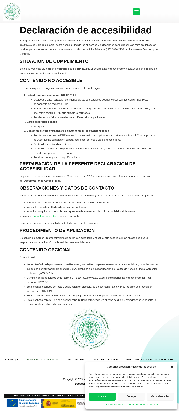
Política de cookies (114, 404)
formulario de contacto (46, 216)
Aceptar (102, 396)
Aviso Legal (152, 404)
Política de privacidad (134, 404)
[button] (172, 367)
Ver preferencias (160, 396)
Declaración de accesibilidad (41, 359)
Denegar (131, 396)
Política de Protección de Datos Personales (149, 359)
